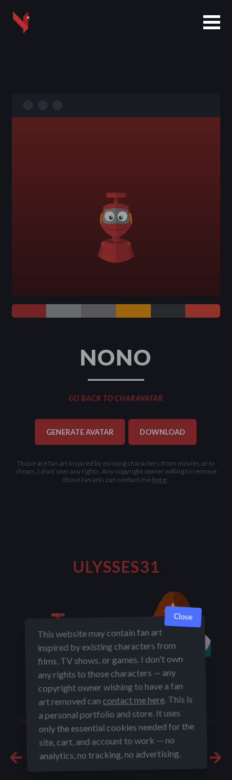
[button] (211, 22)
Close (183, 617)
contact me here (133, 700)
